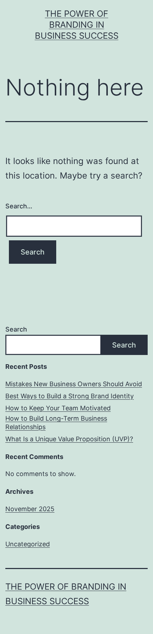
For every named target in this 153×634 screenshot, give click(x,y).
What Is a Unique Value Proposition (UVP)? (69, 439)
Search (16, 329)
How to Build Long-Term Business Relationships (56, 422)
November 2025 (29, 509)
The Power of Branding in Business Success (76, 25)
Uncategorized (27, 544)
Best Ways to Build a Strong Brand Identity (69, 396)
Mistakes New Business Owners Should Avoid (73, 384)
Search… (18, 206)
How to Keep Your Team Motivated (58, 408)
